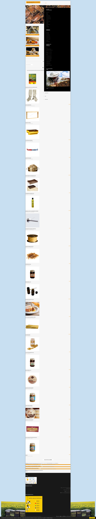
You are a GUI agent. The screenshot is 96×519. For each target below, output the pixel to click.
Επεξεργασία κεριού (48, 17)
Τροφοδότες (47, 26)
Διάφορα (47, 14)
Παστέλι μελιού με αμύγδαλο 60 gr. (48, 61)
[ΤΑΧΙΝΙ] (32, 453)
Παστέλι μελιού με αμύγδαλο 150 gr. (48, 63)
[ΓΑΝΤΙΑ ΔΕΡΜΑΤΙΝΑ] (32, 103)
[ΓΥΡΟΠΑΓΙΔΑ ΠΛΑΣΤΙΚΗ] (32, 138)
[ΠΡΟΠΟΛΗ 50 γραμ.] (32, 262)
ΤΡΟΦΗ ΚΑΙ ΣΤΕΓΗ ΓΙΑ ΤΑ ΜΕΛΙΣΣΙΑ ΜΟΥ (31, 87)
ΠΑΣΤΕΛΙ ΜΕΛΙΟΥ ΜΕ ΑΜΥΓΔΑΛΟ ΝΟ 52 (31, 437)
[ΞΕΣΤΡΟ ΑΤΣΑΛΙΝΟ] (32, 156)
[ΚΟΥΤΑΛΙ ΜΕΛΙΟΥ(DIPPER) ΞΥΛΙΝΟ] (32, 315)
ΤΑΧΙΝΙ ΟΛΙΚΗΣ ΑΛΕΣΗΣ (29, 405)
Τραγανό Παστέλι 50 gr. (49, 55)
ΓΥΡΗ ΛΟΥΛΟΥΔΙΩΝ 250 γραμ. (30, 352)
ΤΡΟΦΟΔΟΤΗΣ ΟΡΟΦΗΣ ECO (30, 193)
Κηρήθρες (47, 22)
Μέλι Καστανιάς (48, 34)
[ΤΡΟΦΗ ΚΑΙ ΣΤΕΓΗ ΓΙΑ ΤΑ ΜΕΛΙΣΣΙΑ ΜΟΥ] (32, 85)
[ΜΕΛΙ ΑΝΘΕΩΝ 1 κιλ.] (32, 368)
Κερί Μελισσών (48, 41)
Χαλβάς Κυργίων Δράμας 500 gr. (49, 52)
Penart (36, 516)
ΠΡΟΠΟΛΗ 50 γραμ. (28, 264)
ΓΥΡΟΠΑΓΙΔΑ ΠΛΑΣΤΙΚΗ (29, 140)
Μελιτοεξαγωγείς (48, 24)
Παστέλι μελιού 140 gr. (48, 60)
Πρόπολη (47, 40)
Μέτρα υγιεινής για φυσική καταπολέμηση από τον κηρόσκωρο (34, 470)
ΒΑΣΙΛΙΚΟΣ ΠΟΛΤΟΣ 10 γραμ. (30, 299)
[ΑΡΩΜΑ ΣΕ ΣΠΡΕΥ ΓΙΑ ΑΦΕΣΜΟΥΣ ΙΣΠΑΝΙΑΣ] (32, 209)
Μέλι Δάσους (47, 32)
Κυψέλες (47, 23)
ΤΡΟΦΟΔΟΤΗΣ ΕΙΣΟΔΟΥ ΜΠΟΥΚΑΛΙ (31, 228)
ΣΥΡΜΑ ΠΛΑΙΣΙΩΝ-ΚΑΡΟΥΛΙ (29, 246)
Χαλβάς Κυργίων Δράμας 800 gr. (49, 54)
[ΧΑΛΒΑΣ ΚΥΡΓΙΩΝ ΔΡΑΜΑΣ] (32, 386)
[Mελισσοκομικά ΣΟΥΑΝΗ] (33, 2)
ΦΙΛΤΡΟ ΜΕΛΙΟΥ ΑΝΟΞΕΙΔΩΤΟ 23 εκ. (31, 175)
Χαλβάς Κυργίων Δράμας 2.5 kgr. (49, 50)
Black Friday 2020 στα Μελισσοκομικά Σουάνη (32, 468)
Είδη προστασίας (48, 15)
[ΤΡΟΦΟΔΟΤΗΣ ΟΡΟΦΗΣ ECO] (32, 191)
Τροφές (47, 25)
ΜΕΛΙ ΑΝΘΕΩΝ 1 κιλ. (28, 370)
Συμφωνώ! (92, 517)
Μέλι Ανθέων (47, 33)
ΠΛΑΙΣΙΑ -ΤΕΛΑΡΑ (28, 122)
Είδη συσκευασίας (48, 16)
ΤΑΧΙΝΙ (26, 455)
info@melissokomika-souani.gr (67, 492)
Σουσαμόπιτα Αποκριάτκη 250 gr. (49, 65)
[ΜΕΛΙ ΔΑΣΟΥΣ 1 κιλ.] (32, 280)
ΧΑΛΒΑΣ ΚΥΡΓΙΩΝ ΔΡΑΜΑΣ (29, 419)
